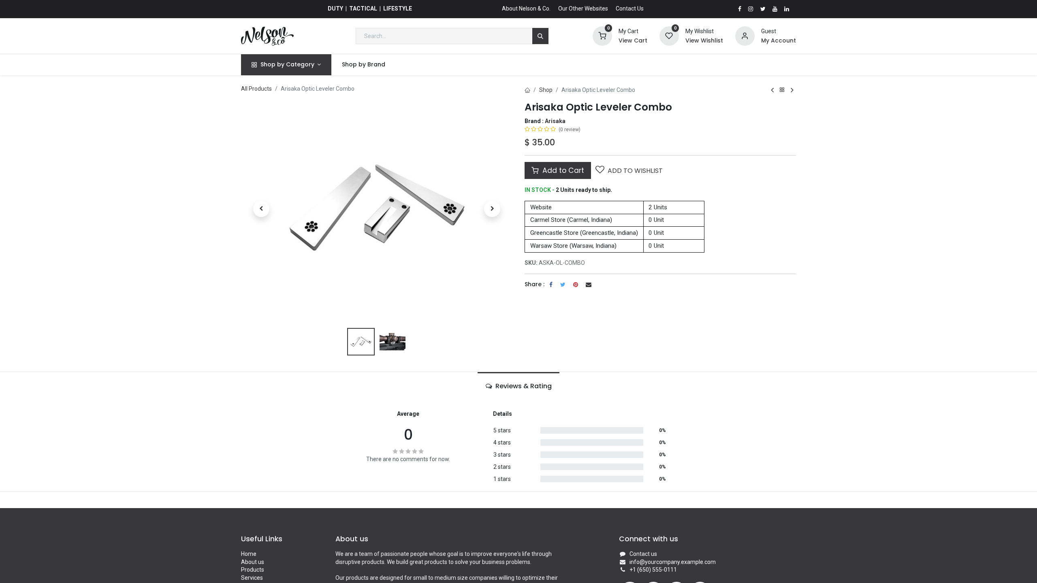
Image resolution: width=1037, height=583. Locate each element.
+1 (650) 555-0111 (653, 569)
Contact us (643, 554)
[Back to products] (782, 90)
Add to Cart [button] (562, 170)
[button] (261, 208)
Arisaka (555, 121)
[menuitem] (363, 64)
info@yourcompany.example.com (672, 562)
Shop (546, 90)
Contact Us (630, 8)
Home (248, 554)
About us (252, 562)
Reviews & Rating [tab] (523, 386)
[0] (602, 35)
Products (252, 569)
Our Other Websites (583, 8)
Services (252, 577)
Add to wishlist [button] (635, 170)
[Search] (540, 36)
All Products (256, 88)
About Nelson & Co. (526, 8)
